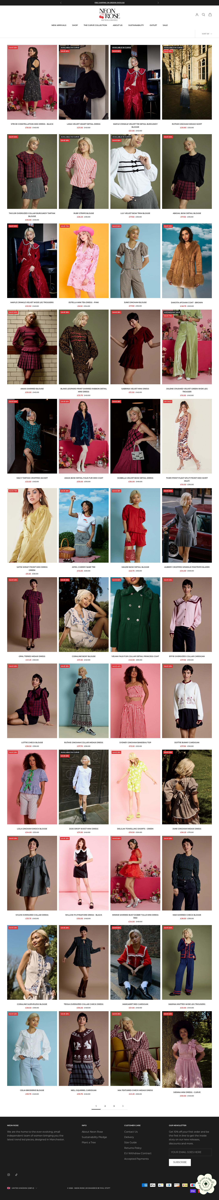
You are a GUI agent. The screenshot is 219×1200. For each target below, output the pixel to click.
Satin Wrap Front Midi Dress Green (32, 568)
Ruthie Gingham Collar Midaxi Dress (83, 742)
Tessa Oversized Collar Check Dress (83, 1004)
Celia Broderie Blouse (32, 1090)
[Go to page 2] (122, 1106)
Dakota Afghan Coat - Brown (187, 302)
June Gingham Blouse (135, 302)
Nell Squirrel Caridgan (83, 1090)
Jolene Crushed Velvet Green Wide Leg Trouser (187, 390)
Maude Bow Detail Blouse (135, 567)
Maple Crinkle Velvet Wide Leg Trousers (32, 302)
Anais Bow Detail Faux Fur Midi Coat (83, 478)
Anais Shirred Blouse (32, 389)
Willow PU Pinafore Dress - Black (83, 915)
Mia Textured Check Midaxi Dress (135, 1090)
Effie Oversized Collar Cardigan (187, 656)
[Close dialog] (212, 1173)
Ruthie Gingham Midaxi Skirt (187, 124)
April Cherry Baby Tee (83, 567)
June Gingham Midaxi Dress (187, 829)
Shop (75, 25)
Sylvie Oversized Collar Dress (32, 915)
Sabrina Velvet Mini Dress (135, 389)
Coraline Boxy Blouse (83, 656)
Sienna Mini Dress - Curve (187, 1092)
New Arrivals (59, 25)
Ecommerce (91, 1188)
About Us (117, 25)
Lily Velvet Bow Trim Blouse (135, 213)
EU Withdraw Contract (138, 1153)
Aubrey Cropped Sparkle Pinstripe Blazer (187, 567)
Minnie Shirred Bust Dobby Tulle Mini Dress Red (135, 916)
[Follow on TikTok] (16, 1174)
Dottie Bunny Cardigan (186, 742)
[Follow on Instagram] (8, 1174)
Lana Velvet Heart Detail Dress (83, 124)
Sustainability (136, 25)
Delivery (129, 1137)
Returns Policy (133, 1148)
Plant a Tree (89, 1143)
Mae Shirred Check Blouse (187, 915)
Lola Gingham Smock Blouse (32, 829)
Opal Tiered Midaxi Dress (32, 656)
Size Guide (130, 1143)
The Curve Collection (95, 25)
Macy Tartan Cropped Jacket (32, 478)
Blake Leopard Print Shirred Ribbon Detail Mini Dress (83, 390)
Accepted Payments (136, 1159)
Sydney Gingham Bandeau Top (135, 742)
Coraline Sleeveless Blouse (32, 1004)
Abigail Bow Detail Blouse (187, 213)
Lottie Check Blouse (32, 742)
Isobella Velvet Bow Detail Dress (135, 478)
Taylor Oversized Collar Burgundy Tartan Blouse (32, 214)
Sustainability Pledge (94, 1137)
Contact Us (131, 1132)
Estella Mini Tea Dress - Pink (84, 302)
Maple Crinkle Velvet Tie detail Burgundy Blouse (135, 125)
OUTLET (153, 25)
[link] (206, 1184)
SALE (165, 25)
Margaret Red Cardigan (135, 1004)
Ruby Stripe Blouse (84, 213)
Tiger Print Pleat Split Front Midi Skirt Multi (187, 479)
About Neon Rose (92, 1132)
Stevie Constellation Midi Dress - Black (32, 124)
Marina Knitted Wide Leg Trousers (186, 1004)
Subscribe (180, 1162)
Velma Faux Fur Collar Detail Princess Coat (135, 656)
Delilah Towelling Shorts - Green (135, 829)
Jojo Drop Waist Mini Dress (83, 829)
